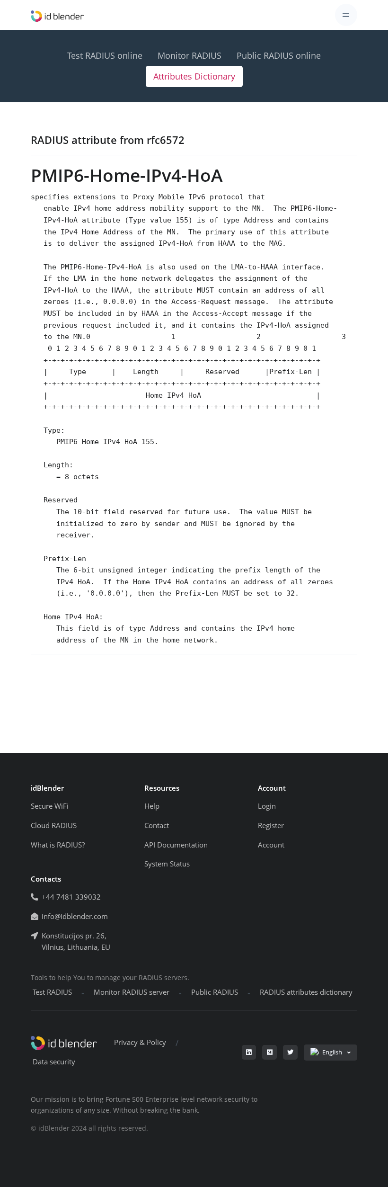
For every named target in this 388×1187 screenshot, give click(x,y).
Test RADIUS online (104, 55)
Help (151, 806)
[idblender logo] (57, 15)
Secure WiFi (50, 806)
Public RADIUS (214, 992)
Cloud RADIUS (54, 825)
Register (271, 825)
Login (267, 806)
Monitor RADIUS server (131, 992)
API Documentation (176, 845)
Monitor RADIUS (189, 55)
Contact (156, 825)
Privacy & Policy (140, 1042)
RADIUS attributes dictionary (306, 992)
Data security (54, 1062)
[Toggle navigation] (346, 15)
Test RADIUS (52, 992)
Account (271, 845)
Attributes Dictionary (194, 76)
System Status (167, 864)
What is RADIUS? (58, 845)
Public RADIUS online (279, 55)
